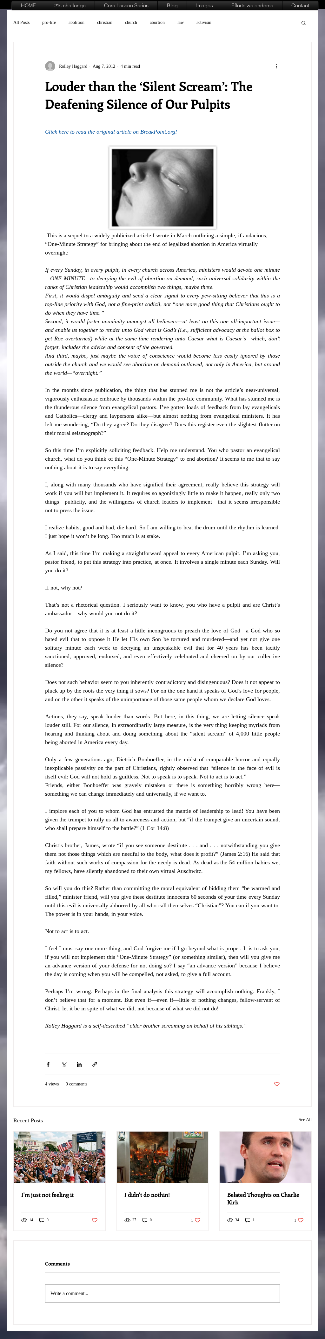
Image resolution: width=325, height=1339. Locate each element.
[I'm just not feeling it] (59, 1157)
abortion (157, 22)
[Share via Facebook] (48, 1064)
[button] (304, 22)
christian (104, 22)
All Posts (21, 22)
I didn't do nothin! (147, 1194)
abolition (76, 22)
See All (305, 1119)
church (131, 22)
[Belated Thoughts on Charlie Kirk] (265, 1157)
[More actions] (276, 66)
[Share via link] (95, 1064)
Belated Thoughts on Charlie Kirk (263, 1198)
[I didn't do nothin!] (163, 1157)
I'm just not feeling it (47, 1194)
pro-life (49, 22)
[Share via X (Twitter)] (64, 1064)
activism (203, 22)
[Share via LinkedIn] (79, 1064)
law (180, 22)
